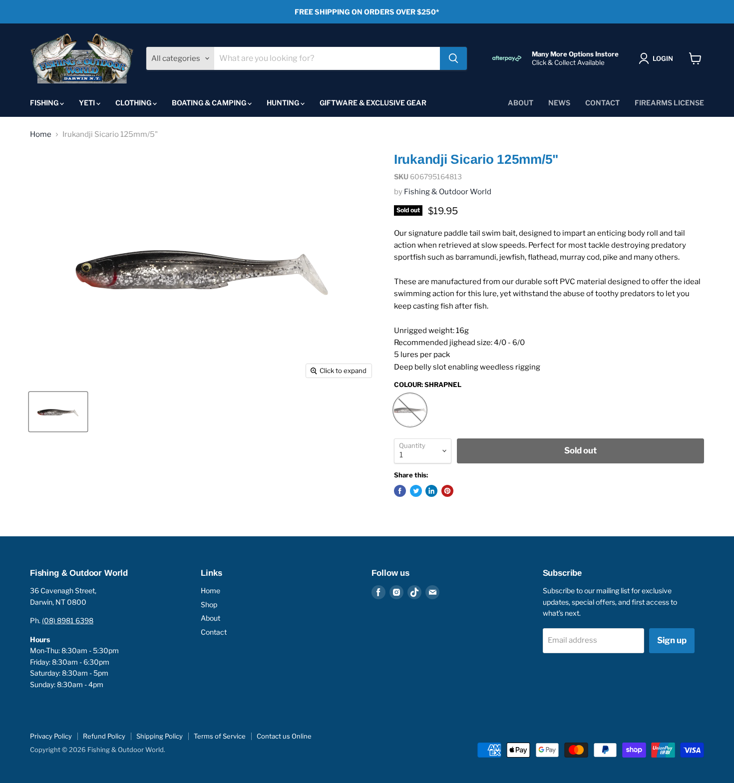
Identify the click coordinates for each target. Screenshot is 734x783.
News (559, 102)
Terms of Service (220, 736)
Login (663, 58)
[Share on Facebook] (400, 491)
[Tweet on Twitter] (416, 491)
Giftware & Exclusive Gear (373, 102)
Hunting (284, 102)
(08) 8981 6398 (67, 620)
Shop (209, 604)
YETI (87, 102)
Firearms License (669, 102)
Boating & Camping (210, 102)
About (520, 102)
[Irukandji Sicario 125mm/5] (58, 411)
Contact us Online (284, 736)
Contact (602, 102)
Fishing (45, 102)
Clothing (134, 102)
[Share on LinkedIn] (431, 491)
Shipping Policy (159, 736)
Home (40, 134)
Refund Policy (104, 736)
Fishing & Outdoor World (447, 191)
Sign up (672, 640)
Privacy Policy (51, 736)
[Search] (453, 58)
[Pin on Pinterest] (447, 491)
